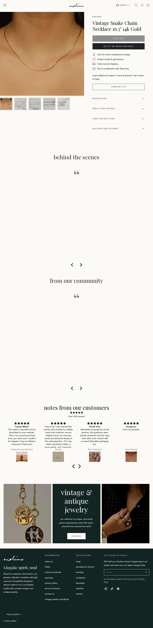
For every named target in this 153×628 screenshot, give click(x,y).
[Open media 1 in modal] (79, 17)
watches (80, 588)
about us (49, 561)
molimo (13, 621)
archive (79, 594)
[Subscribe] (145, 572)
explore (76, 536)
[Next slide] (80, 264)
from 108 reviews (76, 416)
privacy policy (51, 583)
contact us (50, 594)
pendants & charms (85, 567)
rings (78, 561)
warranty (49, 577)
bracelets (80, 583)
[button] (5, 5)
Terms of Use (132, 579)
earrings (80, 572)
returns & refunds (53, 572)
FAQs (47, 567)
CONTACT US (118, 87)
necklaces (80, 577)
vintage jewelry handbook (57, 599)
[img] (76, 413)
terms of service (52, 588)
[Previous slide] (72, 264)
